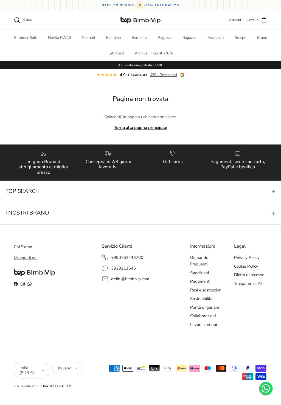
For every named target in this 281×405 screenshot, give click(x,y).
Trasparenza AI (248, 283)
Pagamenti (200, 281)
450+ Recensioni (163, 75)
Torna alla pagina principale (140, 127)
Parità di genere (204, 307)
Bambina (113, 37)
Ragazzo (189, 37)
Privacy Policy (247, 257)
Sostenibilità (201, 298)
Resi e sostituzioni (206, 290)
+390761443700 (127, 257)
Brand (262, 37)
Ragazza (165, 37)
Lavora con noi (203, 324)
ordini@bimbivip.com (130, 279)
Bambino (139, 37)
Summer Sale (25, 37)
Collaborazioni (203, 316)
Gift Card (116, 53)
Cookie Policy (246, 266)
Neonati (88, 37)
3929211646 (123, 268)
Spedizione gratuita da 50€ (143, 65)
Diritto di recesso (249, 274)
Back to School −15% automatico (140, 5)
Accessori (215, 37)
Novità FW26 (59, 37)
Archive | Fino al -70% (154, 53)
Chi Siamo (23, 247)
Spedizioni (199, 273)
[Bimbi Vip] (140, 20)
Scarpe (240, 37)
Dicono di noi (25, 257)
